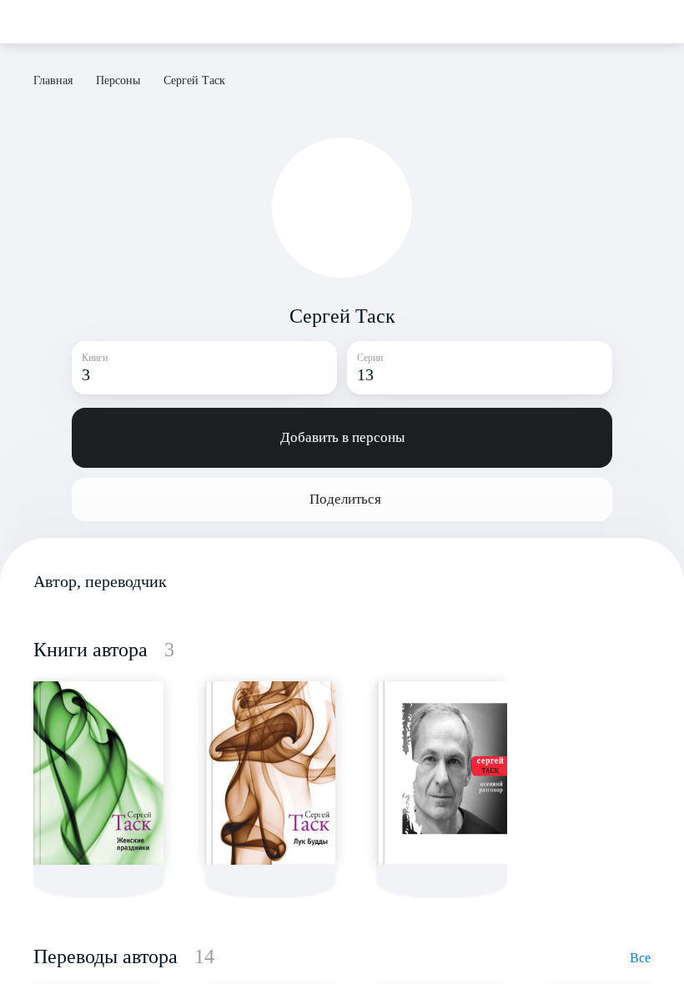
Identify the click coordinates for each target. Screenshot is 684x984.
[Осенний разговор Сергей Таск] (442, 773)
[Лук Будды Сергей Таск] (270, 773)
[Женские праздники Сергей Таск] (98, 773)
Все (640, 958)
